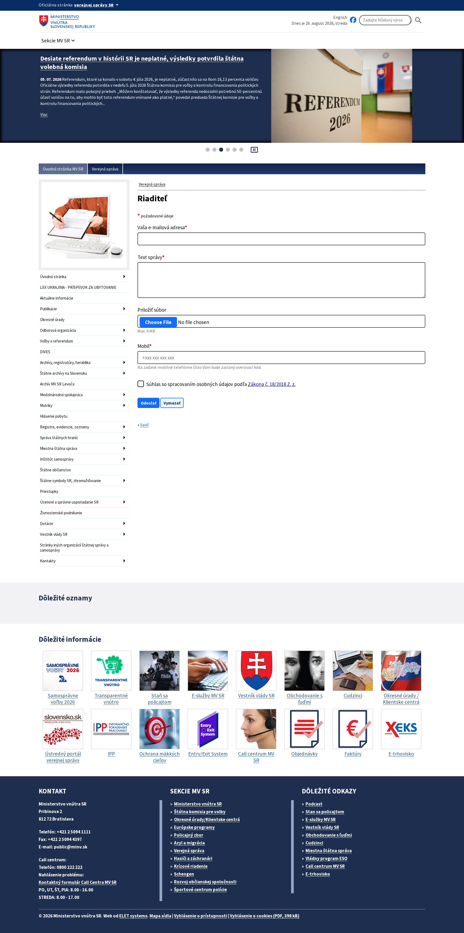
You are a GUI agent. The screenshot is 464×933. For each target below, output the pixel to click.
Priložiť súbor (151, 310)
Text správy (151, 257)
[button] (58, 39)
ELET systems (133, 916)
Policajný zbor (188, 835)
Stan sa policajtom (325, 812)
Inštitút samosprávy (57, 459)
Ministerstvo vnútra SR (198, 804)
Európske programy (194, 827)
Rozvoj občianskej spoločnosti (205, 882)
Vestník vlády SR (53, 534)
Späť (144, 424)
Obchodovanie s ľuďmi (329, 835)
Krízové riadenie (191, 866)
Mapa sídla (160, 916)
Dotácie (46, 523)
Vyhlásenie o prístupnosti (200, 916)
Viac (44, 114)
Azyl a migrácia (189, 843)
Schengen (184, 874)
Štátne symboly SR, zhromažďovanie (70, 480)
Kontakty (48, 560)
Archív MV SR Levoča (57, 384)
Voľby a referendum (56, 341)
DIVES (45, 351)
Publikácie (48, 308)
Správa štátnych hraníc (59, 437)
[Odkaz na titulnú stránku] (68, 20)
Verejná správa (105, 169)
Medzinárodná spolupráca (61, 394)
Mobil (144, 346)
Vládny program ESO (326, 858)
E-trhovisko (318, 874)
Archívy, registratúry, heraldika (65, 362)
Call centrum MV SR (325, 866)
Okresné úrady (52, 319)
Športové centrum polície (200, 889)
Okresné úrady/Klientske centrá (207, 819)
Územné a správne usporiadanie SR (69, 502)
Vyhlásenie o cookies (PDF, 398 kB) (264, 916)
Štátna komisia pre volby (200, 812)
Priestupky (49, 491)
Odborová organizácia (58, 330)
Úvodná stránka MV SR (63, 169)
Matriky (46, 405)
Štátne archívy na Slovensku (63, 373)
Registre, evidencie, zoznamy (64, 426)
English (340, 17)
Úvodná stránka (53, 276)
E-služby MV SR (321, 819)
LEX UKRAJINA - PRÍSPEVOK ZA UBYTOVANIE (78, 287)
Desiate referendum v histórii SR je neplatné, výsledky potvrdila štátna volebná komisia (142, 62)
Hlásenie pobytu (53, 416)
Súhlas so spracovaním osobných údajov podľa (221, 384)
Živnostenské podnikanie (61, 512)
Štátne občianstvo (55, 469)
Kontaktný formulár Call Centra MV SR (78, 882)
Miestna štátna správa (58, 448)
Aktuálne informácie (56, 298)
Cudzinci (314, 843)
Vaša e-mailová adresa (162, 227)
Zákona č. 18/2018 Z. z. (272, 384)
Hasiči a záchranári (193, 858)
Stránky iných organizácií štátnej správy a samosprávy (74, 547)
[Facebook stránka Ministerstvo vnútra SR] (353, 20)
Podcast (314, 804)
